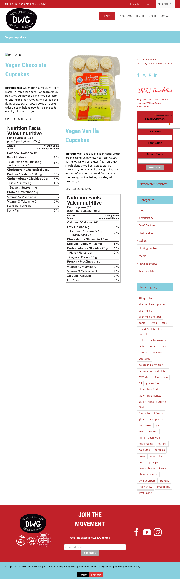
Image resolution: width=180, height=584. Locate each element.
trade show (145, 486)
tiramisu (164, 480)
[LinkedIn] (155, 75)
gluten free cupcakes (151, 419)
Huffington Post (148, 248)
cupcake (157, 352)
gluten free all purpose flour (152, 404)
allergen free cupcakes (152, 304)
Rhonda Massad (148, 474)
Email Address (158, 120)
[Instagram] (158, 532)
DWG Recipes (147, 225)
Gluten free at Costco (151, 413)
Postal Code (155, 154)
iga (157, 425)
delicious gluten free (151, 364)
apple (142, 323)
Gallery (143, 240)
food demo (161, 377)
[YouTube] (147, 532)
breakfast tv (146, 217)
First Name (155, 131)
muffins (162, 443)
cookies (143, 352)
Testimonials (146, 271)
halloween (145, 425)
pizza (142, 456)
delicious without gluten (153, 371)
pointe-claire (156, 456)
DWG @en (144, 377)
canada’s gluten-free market (151, 331)
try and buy (163, 486)
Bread (153, 323)
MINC (73, 566)
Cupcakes (144, 358)
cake (164, 323)
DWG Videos (146, 233)
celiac (142, 340)
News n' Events (148, 263)
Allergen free (146, 298)
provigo (153, 462)
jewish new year (148, 431)
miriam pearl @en (149, 437)
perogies (160, 450)
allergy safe (145, 310)
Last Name (155, 142)
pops (141, 462)
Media (142, 256)
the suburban (147, 480)
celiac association (160, 340)
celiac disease (147, 346)
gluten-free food (148, 389)
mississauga (146, 443)
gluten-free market (150, 395)
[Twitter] (144, 75)
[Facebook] (138, 75)
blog (141, 210)
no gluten (144, 450)
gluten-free (152, 383)
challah (164, 346)
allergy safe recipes (150, 316)
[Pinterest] (150, 75)
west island (145, 493)
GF (140, 383)
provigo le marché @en (152, 468)
